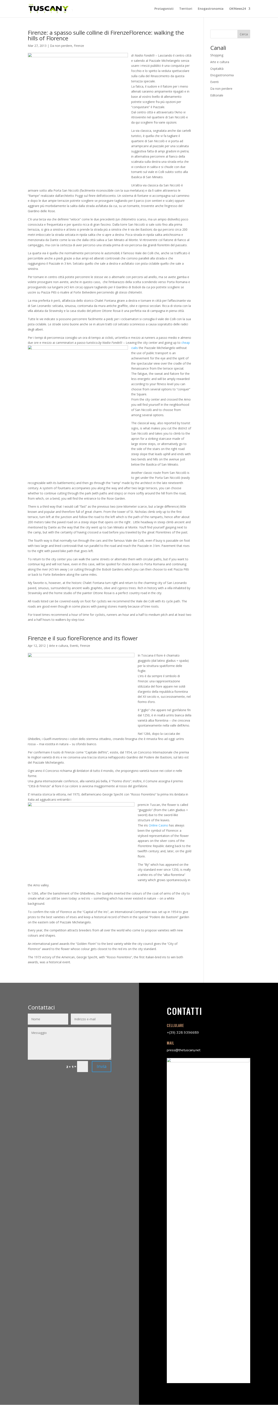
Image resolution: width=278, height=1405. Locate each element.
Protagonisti (164, 9)
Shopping (216, 55)
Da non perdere (61, 46)
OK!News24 (237, 9)
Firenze (79, 46)
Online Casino (158, 825)
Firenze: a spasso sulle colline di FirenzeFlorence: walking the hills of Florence (106, 35)
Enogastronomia (210, 9)
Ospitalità (216, 69)
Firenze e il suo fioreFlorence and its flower (83, 638)
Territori (185, 9)
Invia (101, 1066)
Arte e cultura (58, 646)
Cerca (244, 34)
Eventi (74, 646)
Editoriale (216, 95)
